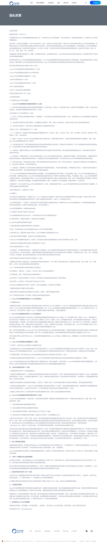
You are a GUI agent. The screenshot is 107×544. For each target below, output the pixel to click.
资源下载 (65, 531)
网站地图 (93, 541)
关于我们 (74, 3)
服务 (58, 3)
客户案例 (56, 531)
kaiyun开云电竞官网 (71, 541)
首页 (31, 3)
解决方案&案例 (40, 3)
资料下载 (65, 3)
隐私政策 (82, 541)
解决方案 (38, 531)
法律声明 (87, 541)
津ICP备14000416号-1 (28, 541)
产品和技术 (51, 3)
